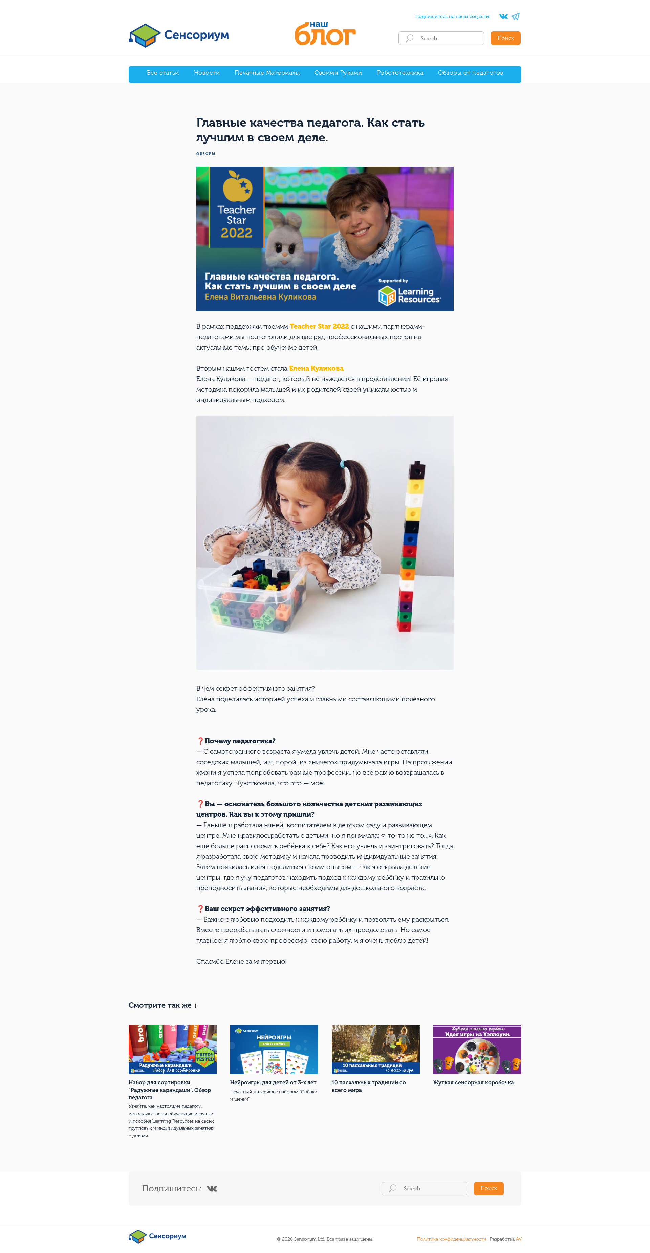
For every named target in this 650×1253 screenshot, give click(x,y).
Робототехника (400, 72)
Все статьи (163, 72)
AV (519, 1239)
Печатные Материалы (267, 72)
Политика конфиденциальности (451, 1239)
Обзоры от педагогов (470, 72)
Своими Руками (338, 72)
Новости (207, 72)
